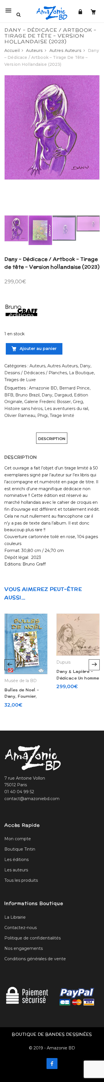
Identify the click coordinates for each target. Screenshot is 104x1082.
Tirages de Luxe (20, 379)
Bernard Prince (74, 388)
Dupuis (63, 662)
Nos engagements (23, 948)
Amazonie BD (43, 388)
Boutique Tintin (19, 849)
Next (94, 664)
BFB (8, 395)
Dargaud (63, 395)
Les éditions (16, 859)
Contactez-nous (20, 927)
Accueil (12, 50)
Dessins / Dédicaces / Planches (35, 372)
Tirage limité (62, 415)
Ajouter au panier (37, 348)
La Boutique (81, 372)
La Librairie (15, 917)
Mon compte (17, 838)
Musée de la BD (20, 680)
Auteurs (34, 50)
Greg (78, 401)
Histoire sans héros (23, 408)
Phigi (42, 415)
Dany (85, 365)
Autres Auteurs (65, 50)
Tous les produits (21, 880)
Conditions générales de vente (35, 958)
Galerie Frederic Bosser (47, 401)
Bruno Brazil (27, 395)
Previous (9, 664)
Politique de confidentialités (32, 938)
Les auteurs (16, 870)
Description (51, 438)
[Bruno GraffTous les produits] (21, 308)
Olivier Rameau (19, 415)
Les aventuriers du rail (66, 408)
